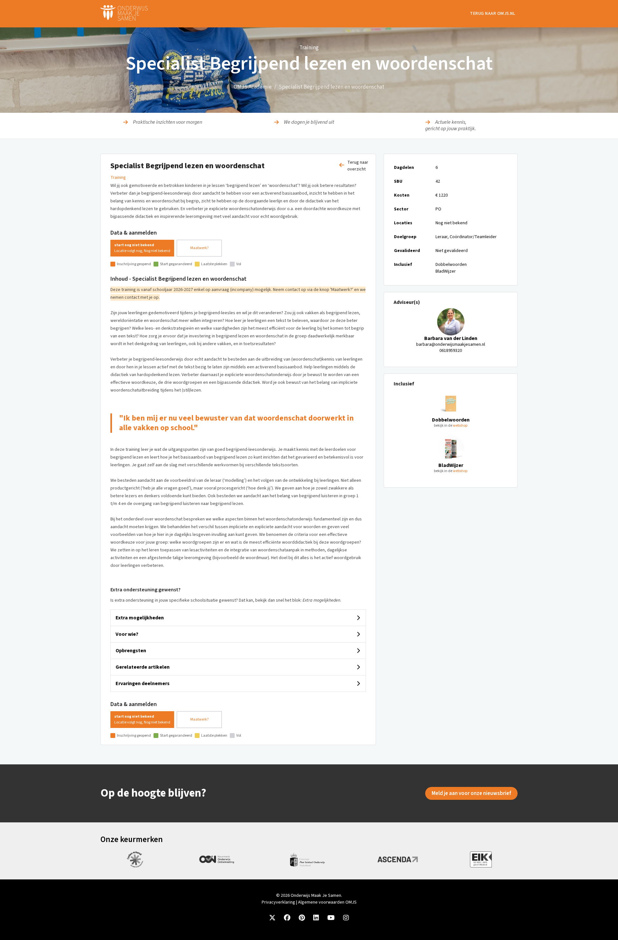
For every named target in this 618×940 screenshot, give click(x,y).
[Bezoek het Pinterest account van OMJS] (302, 918)
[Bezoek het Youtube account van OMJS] (331, 918)
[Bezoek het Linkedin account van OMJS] (316, 918)
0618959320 (450, 350)
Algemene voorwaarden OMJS (327, 902)
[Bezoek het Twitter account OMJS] (272, 918)
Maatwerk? (199, 248)
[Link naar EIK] (481, 859)
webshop (460, 425)
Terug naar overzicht (357, 165)
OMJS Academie (253, 87)
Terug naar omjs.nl (492, 13)
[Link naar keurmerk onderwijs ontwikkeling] (217, 859)
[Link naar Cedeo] (135, 859)
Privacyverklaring (278, 902)
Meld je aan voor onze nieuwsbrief (471, 793)
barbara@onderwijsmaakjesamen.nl (450, 344)
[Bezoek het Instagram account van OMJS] (346, 918)
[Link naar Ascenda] (397, 859)
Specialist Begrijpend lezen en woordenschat (331, 87)
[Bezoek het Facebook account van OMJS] (287, 918)
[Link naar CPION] (307, 859)
